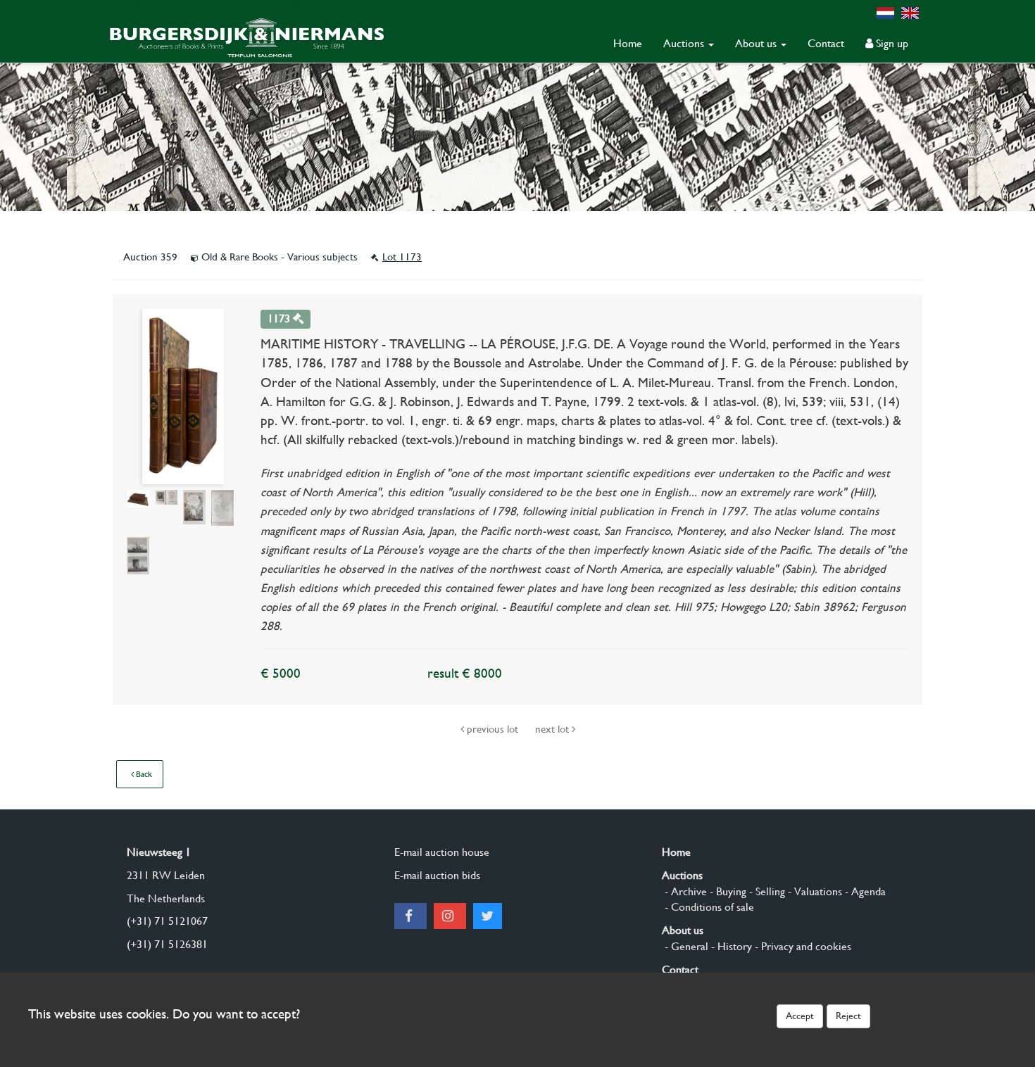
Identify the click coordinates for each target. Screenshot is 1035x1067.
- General (685, 946)
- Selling (765, 891)
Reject (848, 1015)
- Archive (684, 891)
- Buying (726, 891)
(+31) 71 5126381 (167, 944)
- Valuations (813, 891)
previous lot (492, 729)
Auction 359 (151, 257)
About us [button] (757, 43)
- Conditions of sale (708, 907)
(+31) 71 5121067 (167, 921)
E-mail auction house (441, 852)
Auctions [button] (685, 43)
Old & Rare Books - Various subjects (279, 257)
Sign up (890, 43)
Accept (800, 1015)
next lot (553, 729)
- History (730, 946)
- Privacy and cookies (801, 946)
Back (143, 774)
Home (627, 43)
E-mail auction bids (437, 875)
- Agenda (864, 891)
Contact (826, 43)
